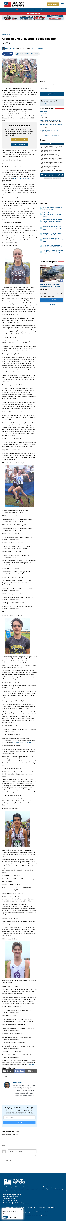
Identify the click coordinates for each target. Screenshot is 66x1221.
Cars (47, 10)
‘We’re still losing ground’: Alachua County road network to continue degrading (51, 214)
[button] (41, 280)
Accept (5, 1217)
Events (24, 10)
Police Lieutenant (44, 116)
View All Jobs (55, 135)
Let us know (45, 104)
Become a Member (53, 4)
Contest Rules (52, 1207)
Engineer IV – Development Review (49, 130)
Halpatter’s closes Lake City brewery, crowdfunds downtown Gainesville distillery (52, 221)
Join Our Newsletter (19, 144)
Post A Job (47, 135)
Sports (36, 10)
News (30, 10)
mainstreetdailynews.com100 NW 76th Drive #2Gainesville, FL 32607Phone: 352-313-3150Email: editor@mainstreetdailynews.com (17, 1199)
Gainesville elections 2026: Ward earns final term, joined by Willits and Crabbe (52, 240)
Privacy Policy (41, 1207)
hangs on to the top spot (21, 178)
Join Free (19, 1122)
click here (31, 1065)
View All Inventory (52, 304)
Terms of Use (31, 1207)
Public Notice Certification (42, 1212)
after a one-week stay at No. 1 (22, 742)
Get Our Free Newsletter (32, 13)
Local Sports (6, 35)
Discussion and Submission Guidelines (14, 1207)
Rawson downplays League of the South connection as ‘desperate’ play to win (52, 228)
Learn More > (13, 1217)
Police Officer (43, 111)
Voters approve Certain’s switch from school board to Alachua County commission (52, 252)
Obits (41, 10)
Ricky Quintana (10, 48)
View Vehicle (52, 300)
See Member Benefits (19, 140)
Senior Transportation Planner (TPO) (50, 120)
